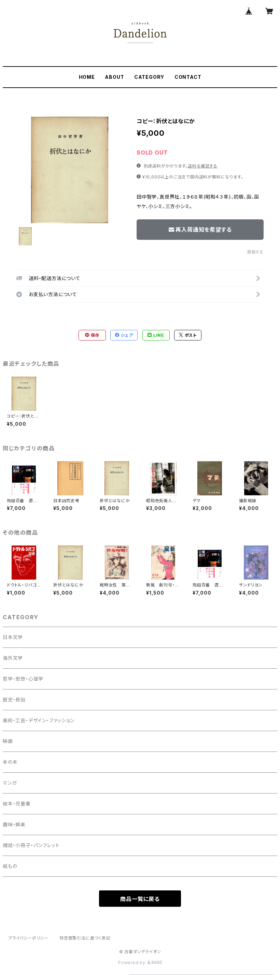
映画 (8, 741)
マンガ (9, 783)
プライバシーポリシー (28, 938)
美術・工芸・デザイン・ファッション (38, 720)
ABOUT (114, 77)
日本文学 (13, 637)
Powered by (132, 962)
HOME (87, 77)
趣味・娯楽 (14, 824)
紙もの (10, 866)
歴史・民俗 (14, 699)
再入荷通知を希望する (204, 229)
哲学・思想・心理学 (23, 679)
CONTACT (187, 77)
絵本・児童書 (17, 803)
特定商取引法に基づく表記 (85, 938)
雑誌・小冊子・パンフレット (31, 845)
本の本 (10, 762)
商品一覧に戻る (140, 899)
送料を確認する (203, 166)
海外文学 (13, 658)
